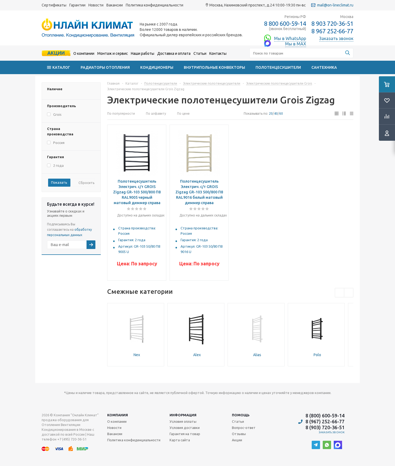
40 (276, 113)
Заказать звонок (332, 432)
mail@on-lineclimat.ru (335, 5)
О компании (83, 53)
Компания (117, 415)
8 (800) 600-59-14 (325, 415)
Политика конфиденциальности (154, 5)
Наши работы (142, 53)
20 (271, 113)
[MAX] (338, 445)
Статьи (199, 53)
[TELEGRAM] (316, 445)
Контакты (218, 53)
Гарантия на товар (185, 434)
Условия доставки (185, 427)
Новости (95, 5)
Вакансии (114, 5)
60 (281, 113)
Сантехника (324, 67)
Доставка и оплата (174, 53)
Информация (183, 415)
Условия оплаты (183, 421)
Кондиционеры (156, 67)
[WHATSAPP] (327, 445)
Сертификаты (54, 5)
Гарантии (77, 5)
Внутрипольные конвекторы (214, 67)
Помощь (241, 415)
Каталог (61, 67)
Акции (56, 53)
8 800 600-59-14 (285, 23)
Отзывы (239, 434)
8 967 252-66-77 (332, 31)
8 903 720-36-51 (332, 23)
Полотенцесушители (278, 67)
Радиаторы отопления (105, 67)
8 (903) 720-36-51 (325, 427)
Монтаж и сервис (112, 53)
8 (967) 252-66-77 (325, 421)
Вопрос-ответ (244, 427)
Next (348, 292)
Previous (339, 292)
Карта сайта (180, 440)
